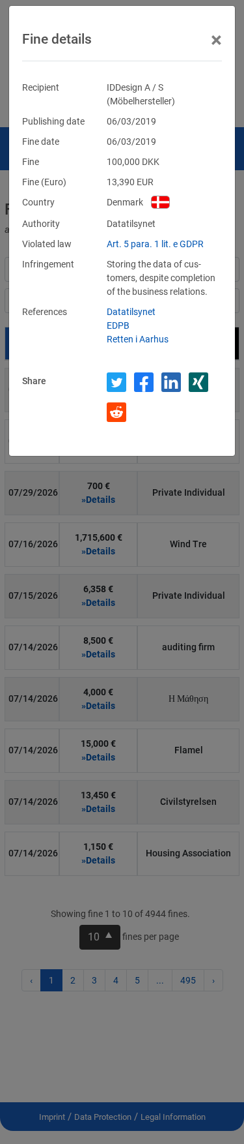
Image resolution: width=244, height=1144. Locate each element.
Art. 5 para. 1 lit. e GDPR (155, 244)
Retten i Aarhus (138, 339)
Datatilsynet (131, 312)
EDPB (118, 325)
